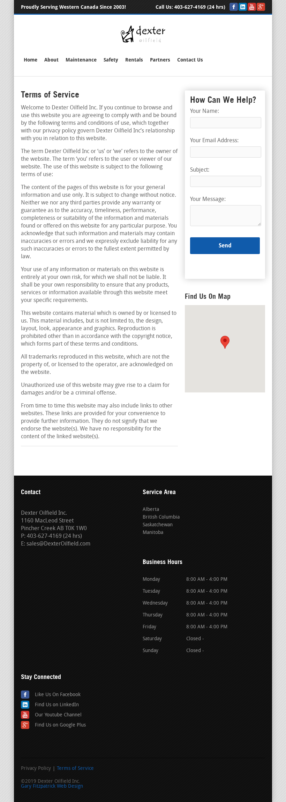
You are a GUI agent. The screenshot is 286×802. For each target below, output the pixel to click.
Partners (160, 60)
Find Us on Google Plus (60, 725)
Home (30, 60)
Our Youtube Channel (58, 715)
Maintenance (81, 60)
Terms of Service (75, 768)
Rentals (134, 60)
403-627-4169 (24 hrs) (199, 7)
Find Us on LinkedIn (57, 705)
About (51, 60)
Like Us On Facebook (58, 695)
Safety (111, 60)
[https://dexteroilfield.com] (143, 41)
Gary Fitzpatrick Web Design (52, 786)
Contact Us (190, 60)
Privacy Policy (36, 768)
